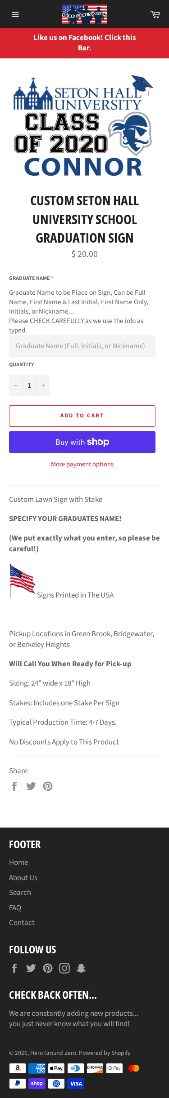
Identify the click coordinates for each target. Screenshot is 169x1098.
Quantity (21, 364)
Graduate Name (29, 278)
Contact (22, 922)
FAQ (15, 908)
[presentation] (155, 43)
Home (18, 862)
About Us (23, 877)
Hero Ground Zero (53, 1053)
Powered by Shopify (104, 1053)
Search (20, 892)
